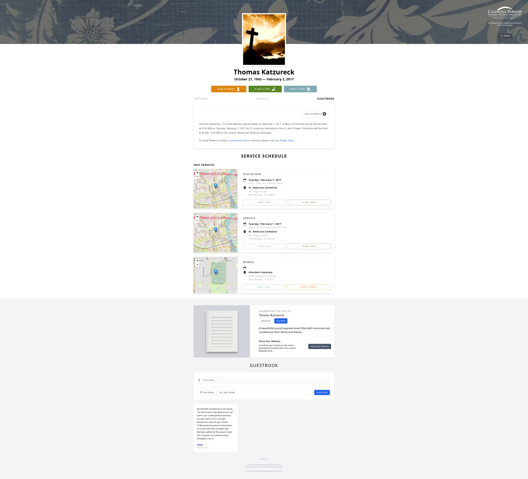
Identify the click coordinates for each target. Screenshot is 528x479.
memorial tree (238, 140)
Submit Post (322, 392)
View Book (265, 321)
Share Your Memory (320, 346)
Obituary (201, 98)
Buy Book (281, 321)
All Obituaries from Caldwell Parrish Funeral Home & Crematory (505, 24)
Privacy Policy (256, 467)
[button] (215, 186)
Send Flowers (309, 287)
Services (262, 98)
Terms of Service (271, 467)
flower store (287, 140)
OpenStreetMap (267, 471)
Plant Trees (309, 202)
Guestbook (325, 98)
